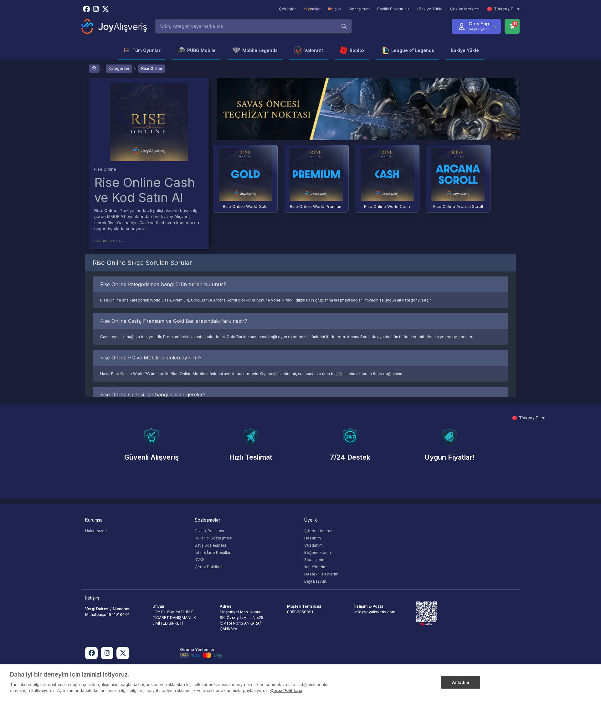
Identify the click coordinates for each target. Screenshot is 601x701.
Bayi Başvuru (315, 581)
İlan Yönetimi (315, 566)
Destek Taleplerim (321, 574)
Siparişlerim (315, 559)
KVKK (200, 559)
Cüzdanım (313, 545)
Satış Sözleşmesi (210, 545)
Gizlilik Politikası (209, 530)
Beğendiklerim (317, 552)
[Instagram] (107, 653)
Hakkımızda (96, 530)
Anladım (460, 681)
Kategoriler (119, 68)
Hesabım (312, 538)
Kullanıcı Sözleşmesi (213, 538)
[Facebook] (91, 653)
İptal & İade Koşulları (213, 552)
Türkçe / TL (505, 9)
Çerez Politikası (209, 566)
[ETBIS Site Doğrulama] (426, 613)
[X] (122, 653)
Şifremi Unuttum (319, 530)
